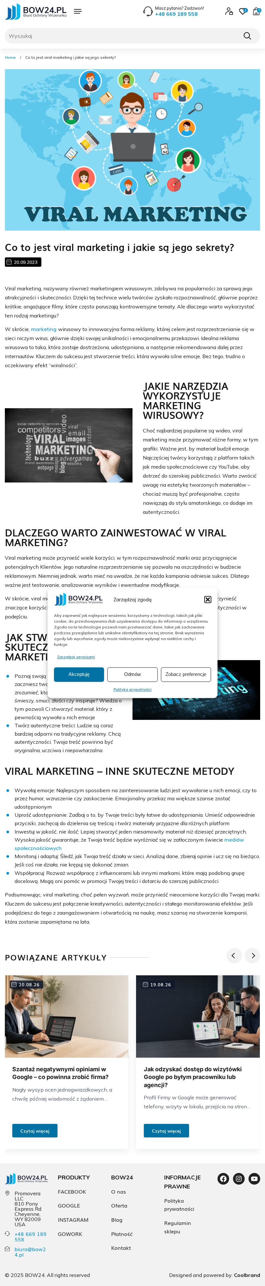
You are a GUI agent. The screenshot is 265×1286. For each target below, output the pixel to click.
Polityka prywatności (132, 689)
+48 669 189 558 (31, 1236)
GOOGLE (69, 1205)
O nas (118, 1191)
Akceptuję (79, 674)
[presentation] (234, 955)
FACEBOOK (72, 1191)
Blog (116, 1219)
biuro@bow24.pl (30, 1251)
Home (10, 57)
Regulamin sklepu (177, 1227)
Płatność (121, 1234)
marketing (44, 329)
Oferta (119, 1205)
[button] (208, 599)
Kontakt (121, 1247)
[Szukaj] (247, 36)
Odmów (132, 674)
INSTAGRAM (73, 1219)
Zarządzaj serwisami (76, 656)
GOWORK (70, 1234)
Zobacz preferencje (185, 674)
